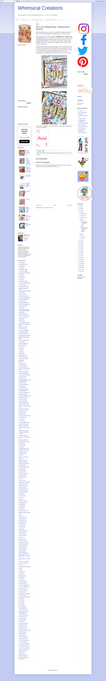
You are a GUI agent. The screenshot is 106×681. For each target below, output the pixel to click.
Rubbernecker (22, 625)
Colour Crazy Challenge (24, 427)
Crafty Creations (22, 384)
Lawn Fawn (21, 363)
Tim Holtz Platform (23, 422)
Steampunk (21, 633)
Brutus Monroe (22, 492)
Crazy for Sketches (23, 586)
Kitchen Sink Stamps (23, 482)
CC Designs (22, 576)
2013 (80, 257)
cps (20, 568)
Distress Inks (22, 399)
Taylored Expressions (24, 288)
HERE (61, 41)
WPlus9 (21, 312)
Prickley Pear (22, 451)
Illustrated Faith (22, 502)
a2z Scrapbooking (23, 322)
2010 (80, 263)
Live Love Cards (22, 610)
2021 (80, 242)
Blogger (55, 670)
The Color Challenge (23, 643)
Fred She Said (22, 500)
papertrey (21, 571)
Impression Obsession (24, 415)
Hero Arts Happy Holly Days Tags (28, 185)
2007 (80, 269)
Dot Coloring (22, 595)
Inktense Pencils (22, 430)
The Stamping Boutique (82, 130)
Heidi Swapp (22, 401)
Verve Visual (22, 271)
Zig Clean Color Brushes (24, 324)
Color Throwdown (23, 340)
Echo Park (21, 495)
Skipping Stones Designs (24, 512)
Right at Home (22, 357)
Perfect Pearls (22, 616)
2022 (80, 240)
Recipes (21, 509)
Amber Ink (21, 412)
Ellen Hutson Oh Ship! (28, 224)
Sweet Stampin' (22, 488)
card (20, 565)
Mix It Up (45, 36)
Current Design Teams (37, 19)
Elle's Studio (22, 477)
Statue (60, 46)
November (82, 213)
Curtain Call (21, 475)
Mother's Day (22, 460)
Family (20, 292)
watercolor (21, 294)
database (21, 658)
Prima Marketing (22, 623)
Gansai (20, 528)
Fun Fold (21, 600)
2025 (80, 208)
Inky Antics (21, 383)
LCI (20, 279)
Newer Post (39, 205)
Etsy (20, 499)
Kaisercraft (21, 605)
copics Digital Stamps (24, 566)
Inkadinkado (22, 394)
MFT (20, 267)
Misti (20, 458)
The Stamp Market (23, 392)
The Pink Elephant (23, 467)
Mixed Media (22, 327)
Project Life (21, 550)
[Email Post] (43, 151)
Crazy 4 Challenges (23, 585)
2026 (80, 206)
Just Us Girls (22, 534)
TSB (20, 433)
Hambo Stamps (22, 343)
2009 (80, 265)
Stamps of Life (22, 632)
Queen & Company (23, 463)
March (81, 235)
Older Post (69, 205)
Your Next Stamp (23, 490)
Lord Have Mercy (23, 432)
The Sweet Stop (22, 358)
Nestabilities (22, 269)
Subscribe (24, 141)
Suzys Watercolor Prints (24, 558)
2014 (80, 255)
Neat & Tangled (22, 461)
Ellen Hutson (22, 522)
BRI (20, 362)
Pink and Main (22, 618)
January (82, 237)
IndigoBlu (21, 504)
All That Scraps (22, 435)
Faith (20, 478)
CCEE (20, 578)
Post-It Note (21, 620)
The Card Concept (23, 561)
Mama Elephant (22, 373)
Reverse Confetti (23, 330)
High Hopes (21, 532)
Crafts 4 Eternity (22, 296)
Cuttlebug (21, 301)
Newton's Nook (22, 540)
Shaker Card (22, 487)
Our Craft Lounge (23, 544)
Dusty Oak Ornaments (24, 597)
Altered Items (22, 355)
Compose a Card (23, 473)
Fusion (20, 446)
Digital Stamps (22, 286)
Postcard (21, 621)
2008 (80, 267)
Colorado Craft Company (24, 437)
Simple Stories (44, 42)
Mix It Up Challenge (47, 153)
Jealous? (28, 199)
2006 (80, 271)
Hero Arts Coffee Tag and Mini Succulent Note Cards (28, 169)
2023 (80, 212)
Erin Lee (21, 497)
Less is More (22, 607)
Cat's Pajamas (22, 583)
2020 (80, 244)
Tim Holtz (65, 153)
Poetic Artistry (22, 545)
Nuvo (20, 346)
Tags (20, 348)
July (81, 219)
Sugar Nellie (22, 635)
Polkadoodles (22, 547)
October (82, 215)
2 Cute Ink (21, 365)
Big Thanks (21, 575)
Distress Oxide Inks (23, 315)
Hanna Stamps (22, 530)
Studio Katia (22, 453)
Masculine (21, 539)
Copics (20, 266)
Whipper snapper (23, 425)
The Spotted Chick (23, 645)
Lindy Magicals (22, 608)
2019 (80, 246)
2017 (80, 250)
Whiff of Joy (21, 653)
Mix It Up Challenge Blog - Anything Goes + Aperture (84, 229)
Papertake (21, 505)
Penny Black (22, 328)
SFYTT (20, 319)
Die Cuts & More (22, 590)
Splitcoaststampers (23, 554)
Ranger (20, 353)
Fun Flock (21, 527)
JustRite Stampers (23, 448)
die (67, 49)
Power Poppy (22, 549)
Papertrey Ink (63, 39)
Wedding (21, 652)
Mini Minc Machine (23, 450)
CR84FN (21, 443)
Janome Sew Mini (23, 283)
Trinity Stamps (22, 650)
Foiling (20, 598)
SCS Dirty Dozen (82, 128)
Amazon (21, 341)
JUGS (20, 351)
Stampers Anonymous (24, 630)
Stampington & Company (24, 555)
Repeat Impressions (23, 291)
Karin (20, 537)
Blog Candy (21, 470)
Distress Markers (23, 371)
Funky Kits (21, 445)
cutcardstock (22, 518)
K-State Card (22, 535)
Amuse (20, 573)
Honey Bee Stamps (56, 52)
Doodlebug (21, 376)
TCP (20, 515)
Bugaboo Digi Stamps (24, 395)
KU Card (21, 603)
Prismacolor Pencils (23, 375)
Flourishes (21, 525)
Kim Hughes (22, 417)
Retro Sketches (22, 483)
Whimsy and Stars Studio (24, 406)
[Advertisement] (24, 73)
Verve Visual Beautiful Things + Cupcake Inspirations (28, 161)
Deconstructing (22, 397)
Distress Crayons (23, 456)
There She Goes (22, 563)
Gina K (20, 276)
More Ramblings (22, 299)
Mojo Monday (22, 306)
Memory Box (22, 345)
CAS (20, 274)
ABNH (20, 360)
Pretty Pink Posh (22, 333)
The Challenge (22, 642)
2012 (80, 259)
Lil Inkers (21, 386)
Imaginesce (21, 414)
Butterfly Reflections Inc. (24, 337)
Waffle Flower (22, 517)
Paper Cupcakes (23, 440)
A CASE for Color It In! (28, 176)
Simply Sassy (22, 628)
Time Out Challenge (23, 648)
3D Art (20, 278)
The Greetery (22, 314)
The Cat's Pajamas (23, 640)
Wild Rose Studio (23, 657)
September (82, 217)
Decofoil (21, 493)
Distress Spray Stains (24, 593)
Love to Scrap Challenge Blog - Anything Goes (84, 223)
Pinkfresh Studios (23, 402)
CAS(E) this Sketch (23, 441)
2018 (80, 248)
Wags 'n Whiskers (23, 424)
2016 (80, 251)
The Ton (21, 419)
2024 (80, 210)
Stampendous (22, 410)
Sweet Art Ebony (22, 638)
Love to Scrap (22, 317)
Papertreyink (53, 153)
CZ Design (21, 580)
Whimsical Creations (40, 8)
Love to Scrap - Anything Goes (28, 152)
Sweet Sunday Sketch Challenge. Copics (24, 310)
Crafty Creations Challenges (82, 121)
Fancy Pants (22, 523)
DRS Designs (22, 588)
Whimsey (28, 235)
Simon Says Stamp (23, 273)
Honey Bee (21, 378)
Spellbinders (22, 388)
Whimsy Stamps (22, 655)
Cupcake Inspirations (24, 297)
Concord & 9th (22, 367)
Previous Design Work (51, 19)
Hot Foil (21, 602)
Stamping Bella (22, 332)
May (81, 234)
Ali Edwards (21, 520)
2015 (80, 253)
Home (18, 19)
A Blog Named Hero (23, 335)
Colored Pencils (22, 302)
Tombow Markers (23, 404)
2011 (80, 261)
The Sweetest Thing (23, 647)
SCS (20, 350)
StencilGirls (21, 465)
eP (19, 570)
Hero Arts (21, 284)
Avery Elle (21, 468)
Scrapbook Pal (22, 626)
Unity (20, 455)
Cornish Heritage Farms (24, 368)
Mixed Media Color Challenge (23, 613)
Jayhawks (21, 480)
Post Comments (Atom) (47, 207)
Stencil (20, 307)
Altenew (21, 320)
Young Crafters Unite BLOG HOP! (27, 210)
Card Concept (22, 581)
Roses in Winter (22, 510)
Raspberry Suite (22, 408)
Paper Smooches (23, 615)
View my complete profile (26, 239)
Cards (41, 153)
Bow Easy (21, 472)
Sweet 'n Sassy (22, 637)
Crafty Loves (25, 19)
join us (58, 126)
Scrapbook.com (22, 485)
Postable (21, 507)
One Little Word (22, 542)
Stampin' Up (22, 281)
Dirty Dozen (21, 592)
